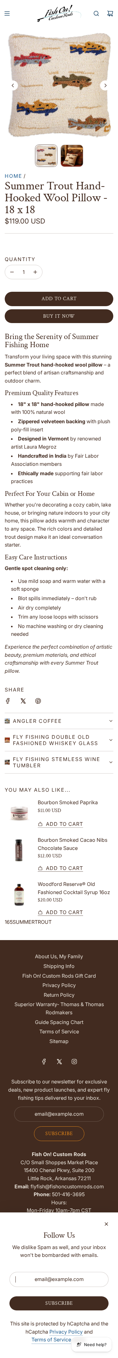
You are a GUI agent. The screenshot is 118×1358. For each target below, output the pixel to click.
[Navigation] (7, 13)
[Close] (106, 1224)
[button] (13, 85)
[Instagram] (74, 1061)
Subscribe (59, 1133)
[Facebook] (44, 1061)
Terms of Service (51, 1339)
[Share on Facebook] (8, 702)
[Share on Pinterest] (38, 702)
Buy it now (59, 316)
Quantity (20, 259)
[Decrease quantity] (12, 272)
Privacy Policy (66, 1332)
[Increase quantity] (35, 272)
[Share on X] (23, 702)
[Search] (96, 13)
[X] (59, 1061)
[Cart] (110, 13)
